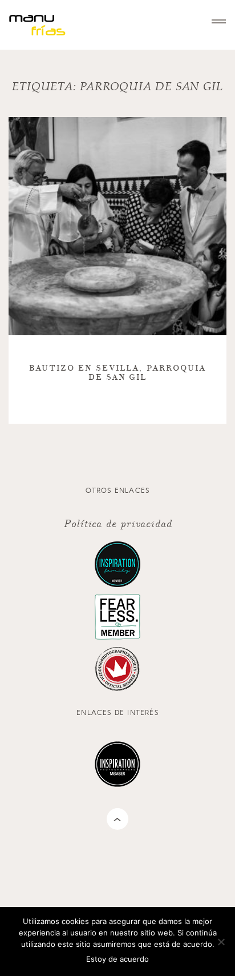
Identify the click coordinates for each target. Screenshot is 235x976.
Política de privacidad (117, 523)
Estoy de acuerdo (117, 958)
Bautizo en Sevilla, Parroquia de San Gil (117, 372)
